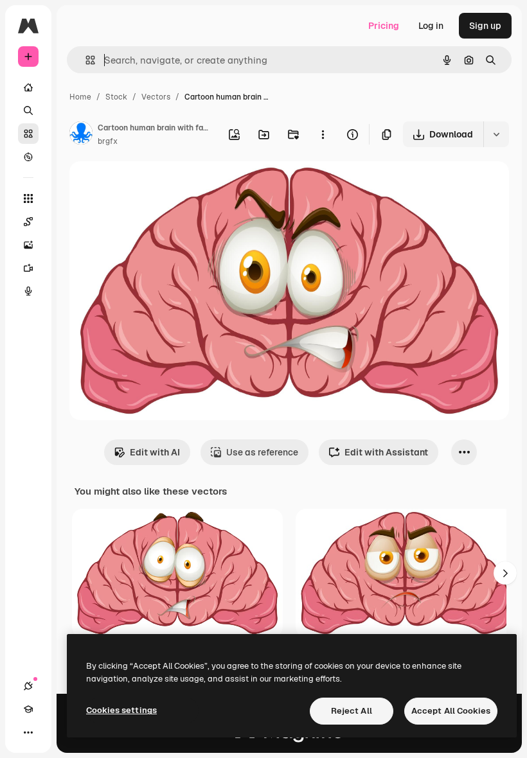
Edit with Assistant (386, 452)
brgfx (108, 141)
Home (80, 97)
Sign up (485, 25)
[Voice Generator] (28, 291)
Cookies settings (121, 710)
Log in (430, 25)
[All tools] (28, 198)
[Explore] (28, 156)
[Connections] (28, 686)
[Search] (28, 110)
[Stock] (28, 133)
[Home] (28, 87)
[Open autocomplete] (85, 60)
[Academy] (28, 709)
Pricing (383, 25)
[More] (28, 732)
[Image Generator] (28, 244)
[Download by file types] (496, 134)
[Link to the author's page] (81, 134)
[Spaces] (28, 221)
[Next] (505, 573)
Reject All (351, 710)
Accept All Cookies (450, 710)
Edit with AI (155, 452)
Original (152, 186)
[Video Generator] (28, 268)
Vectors (155, 97)
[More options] (322, 134)
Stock (116, 97)
